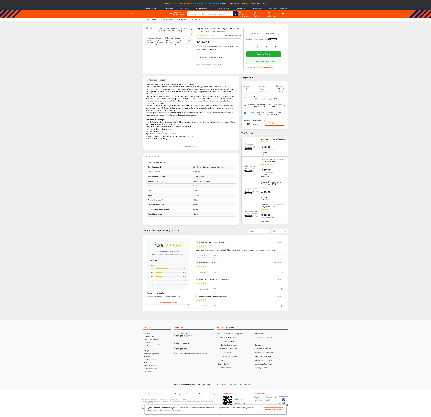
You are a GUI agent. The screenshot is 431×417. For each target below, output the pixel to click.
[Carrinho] (283, 12)
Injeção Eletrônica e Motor (227, 345)
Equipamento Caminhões (264, 352)
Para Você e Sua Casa (263, 356)
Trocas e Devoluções (150, 339)
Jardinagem (222, 360)
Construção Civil (223, 364)
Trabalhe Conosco (149, 359)
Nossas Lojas (257, 8)
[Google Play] (240, 403)
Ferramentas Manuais (226, 341)
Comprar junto (274, 123)
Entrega (146, 351)
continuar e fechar (273, 409)
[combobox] (212, 13)
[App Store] (240, 399)
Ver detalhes (190, 146)
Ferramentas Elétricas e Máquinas (230, 333)
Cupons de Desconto (150, 8)
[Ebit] (259, 398)
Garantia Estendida (150, 365)
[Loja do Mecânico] (154, 13)
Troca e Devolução (175, 394)
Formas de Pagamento (151, 354)
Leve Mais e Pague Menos (278, 8)
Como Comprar (148, 348)
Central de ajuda (160, 394)
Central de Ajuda (149, 336)
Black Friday (147, 371)
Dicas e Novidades (223, 8)
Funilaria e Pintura (224, 368)
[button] (282, 255)
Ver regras (217, 65)
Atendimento (147, 333)
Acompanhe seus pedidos (152, 345)
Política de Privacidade (172, 410)
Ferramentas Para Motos (264, 337)
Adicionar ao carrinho (265, 61)
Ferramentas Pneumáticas (227, 349)
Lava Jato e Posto (224, 352)
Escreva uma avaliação (168, 302)
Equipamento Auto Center (227, 337)
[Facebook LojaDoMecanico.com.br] (144, 408)
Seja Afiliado (184, 8)
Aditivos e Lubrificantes (263, 360)
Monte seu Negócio (202, 8)
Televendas (241, 8)
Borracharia (259, 345)
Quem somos (190, 394)
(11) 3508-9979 (186, 336)
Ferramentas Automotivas (227, 356)
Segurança (202, 394)
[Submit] (235, 13)
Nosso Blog (147, 357)
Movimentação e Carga (263, 364)
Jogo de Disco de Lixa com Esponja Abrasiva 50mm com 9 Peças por (266, 98)
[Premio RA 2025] (271, 398)
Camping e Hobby (261, 368)
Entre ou (270, 14)
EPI (256, 341)
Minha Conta (147, 342)
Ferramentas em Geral (263, 349)
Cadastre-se (271, 16)
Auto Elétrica (259, 333)
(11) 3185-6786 (186, 349)
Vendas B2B (169, 8)
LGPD (145, 362)
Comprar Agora (263, 54)
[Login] (273, 12)
